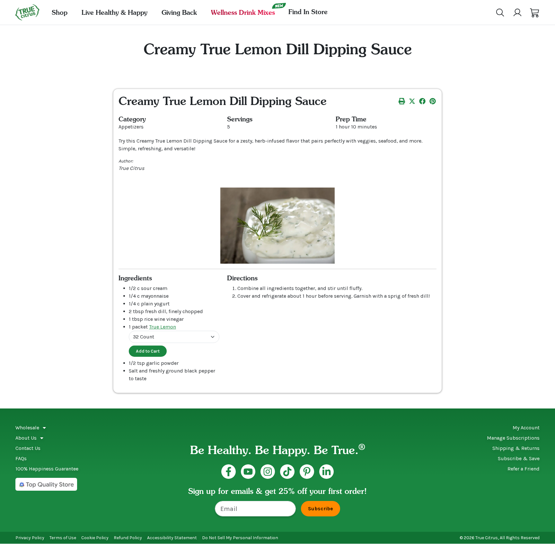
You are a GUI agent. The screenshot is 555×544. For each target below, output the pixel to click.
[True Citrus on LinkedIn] (326, 471)
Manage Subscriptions (513, 438)
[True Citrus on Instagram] (267, 471)
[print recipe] (402, 100)
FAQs (21, 458)
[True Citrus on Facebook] (228, 471)
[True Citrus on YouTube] (248, 471)
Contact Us (27, 448)
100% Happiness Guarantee (46, 469)
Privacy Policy (29, 537)
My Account (526, 428)
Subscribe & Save (519, 458)
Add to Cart (148, 351)
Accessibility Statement (172, 537)
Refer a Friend (523, 469)
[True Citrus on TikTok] (287, 471)
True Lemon (162, 327)
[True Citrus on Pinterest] (307, 471)
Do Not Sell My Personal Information (240, 537)
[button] (535, 12)
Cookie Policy (95, 537)
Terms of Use (62, 537)
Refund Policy (128, 537)
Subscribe (320, 508)
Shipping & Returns (516, 448)
